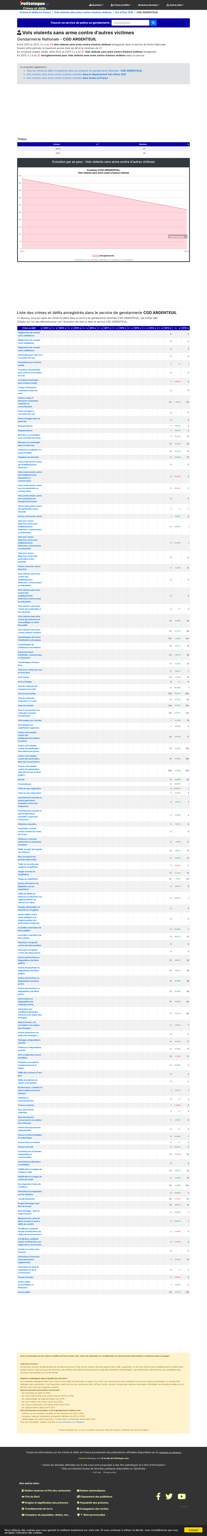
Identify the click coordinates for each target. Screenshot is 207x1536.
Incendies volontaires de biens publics (29, 929)
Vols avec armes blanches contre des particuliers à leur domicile (27, 557)
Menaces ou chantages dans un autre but (29, 443)
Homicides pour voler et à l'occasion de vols (30, 356)
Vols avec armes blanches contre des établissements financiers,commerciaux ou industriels (29, 543)
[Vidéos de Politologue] (181, 1498)
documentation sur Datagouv (71, 1422)
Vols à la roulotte (26, 705)
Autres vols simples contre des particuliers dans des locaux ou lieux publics (29, 770)
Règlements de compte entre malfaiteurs (29, 341)
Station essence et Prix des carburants (47, 1490)
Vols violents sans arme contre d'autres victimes (83, 12)
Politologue (119, 1458)
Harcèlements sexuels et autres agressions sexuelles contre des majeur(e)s (30, 801)
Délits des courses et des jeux (30, 1074)
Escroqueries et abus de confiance (29, 1185)
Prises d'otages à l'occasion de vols (26, 412)
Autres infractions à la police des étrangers (28, 1034)
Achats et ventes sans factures (28, 1250)
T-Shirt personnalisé (92, 1514)
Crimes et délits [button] (121, 5)
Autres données (149, 5)
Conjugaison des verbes (94, 1508)
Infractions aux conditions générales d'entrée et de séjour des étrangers (30, 1013)
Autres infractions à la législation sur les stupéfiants (28, 886)
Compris (193, 1530)
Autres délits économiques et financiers (25, 1285)
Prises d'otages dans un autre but (29, 420)
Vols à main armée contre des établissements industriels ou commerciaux (30, 476)
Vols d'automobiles (27, 693)
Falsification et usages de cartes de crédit (30, 1178)
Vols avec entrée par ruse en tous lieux (30, 671)
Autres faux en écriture (29, 1142)
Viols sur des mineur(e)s (29, 793)
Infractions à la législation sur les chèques (30, 1192)
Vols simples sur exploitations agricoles (28, 726)
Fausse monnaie (25, 1147)
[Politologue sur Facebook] (158, 1498)
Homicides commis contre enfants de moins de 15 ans (29, 831)
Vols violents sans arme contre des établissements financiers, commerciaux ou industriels (30, 580)
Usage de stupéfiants (28, 879)
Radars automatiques (92, 1490)
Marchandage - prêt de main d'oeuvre (29, 1212)
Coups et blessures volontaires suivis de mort (27, 390)
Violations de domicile (28, 457)
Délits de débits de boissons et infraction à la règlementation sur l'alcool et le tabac (30, 898)
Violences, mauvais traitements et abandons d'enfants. (29, 842)
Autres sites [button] (175, 5)
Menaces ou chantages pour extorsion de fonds (29, 436)
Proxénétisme (24, 784)
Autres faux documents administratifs (29, 1128)
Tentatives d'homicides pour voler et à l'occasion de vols (30, 373)
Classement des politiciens (96, 1496)
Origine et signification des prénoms (46, 1502)
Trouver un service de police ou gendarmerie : (81, 22)
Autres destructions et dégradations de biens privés (29, 991)
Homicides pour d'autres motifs (29, 363)
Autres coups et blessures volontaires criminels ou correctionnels (28, 402)
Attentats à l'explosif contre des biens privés (29, 951)
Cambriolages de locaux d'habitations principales (29, 638)
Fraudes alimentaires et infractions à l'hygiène (29, 908)
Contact (184, 1506)
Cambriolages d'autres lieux (28, 663)
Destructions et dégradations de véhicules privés (26, 1002)
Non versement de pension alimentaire (27, 858)
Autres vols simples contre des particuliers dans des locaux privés (29, 759)
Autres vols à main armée (30, 516)
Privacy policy (110, 1472)
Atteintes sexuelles (27, 824)
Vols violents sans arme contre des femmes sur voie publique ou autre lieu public (29, 620)
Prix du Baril (32, 1496)
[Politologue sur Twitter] (169, 1498)
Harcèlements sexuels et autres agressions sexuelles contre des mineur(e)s (30, 815)
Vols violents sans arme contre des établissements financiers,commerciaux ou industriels (29, 596)
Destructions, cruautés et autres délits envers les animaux (30, 1090)
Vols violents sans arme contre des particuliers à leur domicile (29, 609)
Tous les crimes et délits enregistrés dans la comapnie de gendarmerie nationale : (84, 70)
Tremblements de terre (38, 1508)
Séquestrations (25, 430)
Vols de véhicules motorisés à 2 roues (27, 699)
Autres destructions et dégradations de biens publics (29, 971)
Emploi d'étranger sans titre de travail (29, 1204)
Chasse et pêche (26, 1105)
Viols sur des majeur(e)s (29, 788)
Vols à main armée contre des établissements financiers (30, 465)
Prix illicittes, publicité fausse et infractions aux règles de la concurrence (30, 1242)
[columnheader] (58, 144)
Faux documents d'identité (26, 1111)
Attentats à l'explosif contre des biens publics (29, 944)
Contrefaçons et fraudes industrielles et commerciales (29, 1154)
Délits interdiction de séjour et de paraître (28, 1081)
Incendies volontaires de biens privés (29, 936)
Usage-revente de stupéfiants (26, 873)
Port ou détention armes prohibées (29, 1056)
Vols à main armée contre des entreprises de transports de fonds (30, 499)
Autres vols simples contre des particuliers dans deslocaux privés (28, 748)
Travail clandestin (26, 1199)
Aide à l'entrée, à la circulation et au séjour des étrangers (29, 1025)
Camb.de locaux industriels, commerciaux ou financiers (30, 655)
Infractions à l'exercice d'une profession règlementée (29, 1260)
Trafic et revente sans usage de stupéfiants (28, 865)
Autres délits (24, 1292)
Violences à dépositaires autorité (29, 1048)
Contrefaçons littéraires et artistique (29, 1163)
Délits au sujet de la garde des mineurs (30, 850)
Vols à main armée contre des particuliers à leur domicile (30, 509)
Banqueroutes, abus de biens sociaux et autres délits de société (29, 1221)
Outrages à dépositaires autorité (29, 1041)
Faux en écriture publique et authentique (30, 1136)
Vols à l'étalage (25, 682)
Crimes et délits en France (35, 12)
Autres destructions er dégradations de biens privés (29, 981)
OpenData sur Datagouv (170, 1452)
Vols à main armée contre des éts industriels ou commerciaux (30, 488)
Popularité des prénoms (94, 1502)
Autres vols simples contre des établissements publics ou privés (29, 736)
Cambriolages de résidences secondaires (29, 646)
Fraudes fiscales (25, 1277)
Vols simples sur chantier (30, 720)
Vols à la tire (23, 677)
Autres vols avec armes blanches (29, 567)
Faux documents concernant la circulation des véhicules (30, 1120)
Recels (21, 779)
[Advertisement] (103, 111)
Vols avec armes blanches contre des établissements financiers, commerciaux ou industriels (30, 527)
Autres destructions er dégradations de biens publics (29, 960)
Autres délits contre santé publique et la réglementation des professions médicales (28, 918)
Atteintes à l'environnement (26, 1099)
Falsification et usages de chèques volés (30, 1170)
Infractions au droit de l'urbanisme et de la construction (28, 1270)
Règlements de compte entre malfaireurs (29, 334)
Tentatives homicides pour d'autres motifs (28, 381)
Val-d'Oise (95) (124, 12)
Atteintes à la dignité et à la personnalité (29, 451)
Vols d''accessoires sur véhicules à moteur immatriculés (29, 713)
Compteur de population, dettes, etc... (47, 1514)
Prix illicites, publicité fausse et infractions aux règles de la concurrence (30, 1231)
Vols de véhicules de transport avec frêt (28, 687)
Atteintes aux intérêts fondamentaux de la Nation (28, 1065)
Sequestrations (25, 426)
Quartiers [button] (97, 5)
